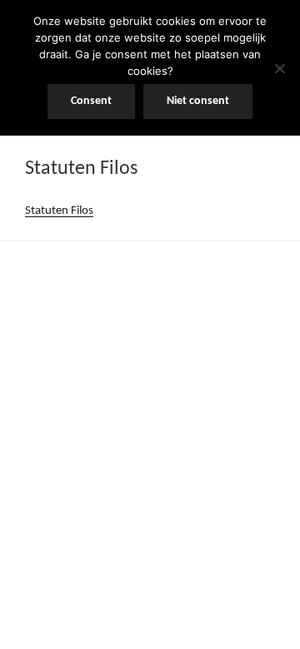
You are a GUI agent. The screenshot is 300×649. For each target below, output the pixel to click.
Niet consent (198, 101)
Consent (91, 101)
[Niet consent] (279, 68)
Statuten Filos (59, 211)
